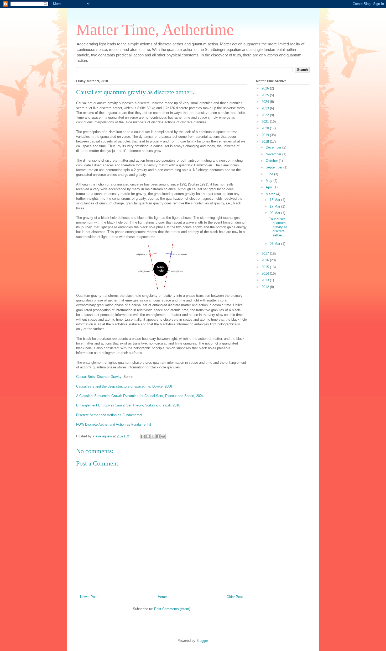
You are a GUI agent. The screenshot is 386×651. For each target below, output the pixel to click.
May (269, 181)
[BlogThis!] (148, 436)
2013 (266, 280)
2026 (266, 88)
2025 (266, 95)
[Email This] (143, 436)
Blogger (202, 641)
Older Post (235, 597)
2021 (266, 122)
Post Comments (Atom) (172, 609)
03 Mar (275, 244)
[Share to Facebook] (158, 436)
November (274, 154)
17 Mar (275, 206)
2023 (266, 108)
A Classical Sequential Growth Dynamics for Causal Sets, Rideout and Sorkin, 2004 (140, 396)
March (271, 194)
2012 (266, 287)
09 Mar (275, 213)
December (274, 147)
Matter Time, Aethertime (155, 29)
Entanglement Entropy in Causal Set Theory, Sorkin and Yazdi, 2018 (128, 405)
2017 (266, 254)
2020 (266, 128)
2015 (266, 267)
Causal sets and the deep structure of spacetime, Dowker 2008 (124, 386)
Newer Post (89, 597)
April (270, 187)
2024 (266, 102)
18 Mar (275, 200)
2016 (266, 260)
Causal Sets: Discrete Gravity (98, 377)
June (270, 174)
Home (162, 597)
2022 (266, 115)
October (272, 161)
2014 (266, 274)
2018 (266, 142)
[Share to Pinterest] (163, 436)
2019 (266, 135)
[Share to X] (153, 436)
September (274, 167)
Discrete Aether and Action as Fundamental (109, 415)
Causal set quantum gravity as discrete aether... (278, 227)
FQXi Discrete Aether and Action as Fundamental (113, 424)
